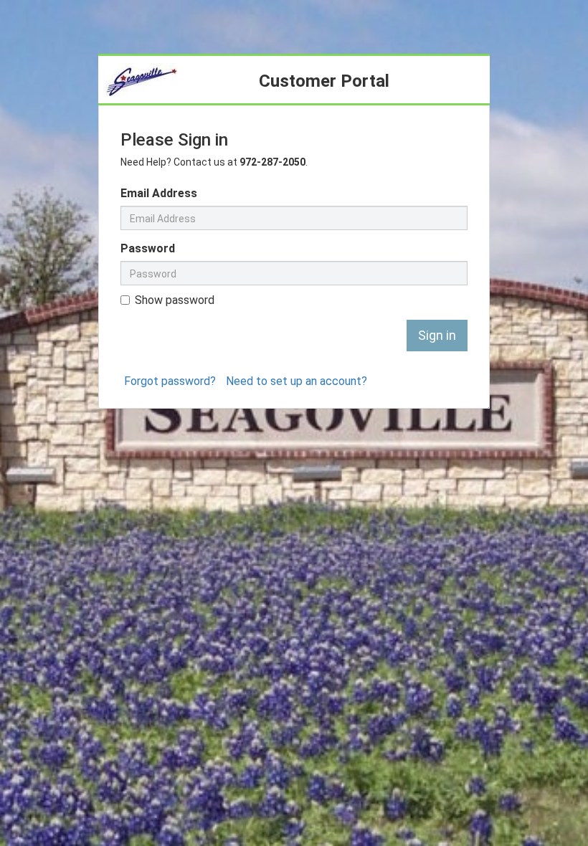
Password (147, 248)
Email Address (158, 193)
